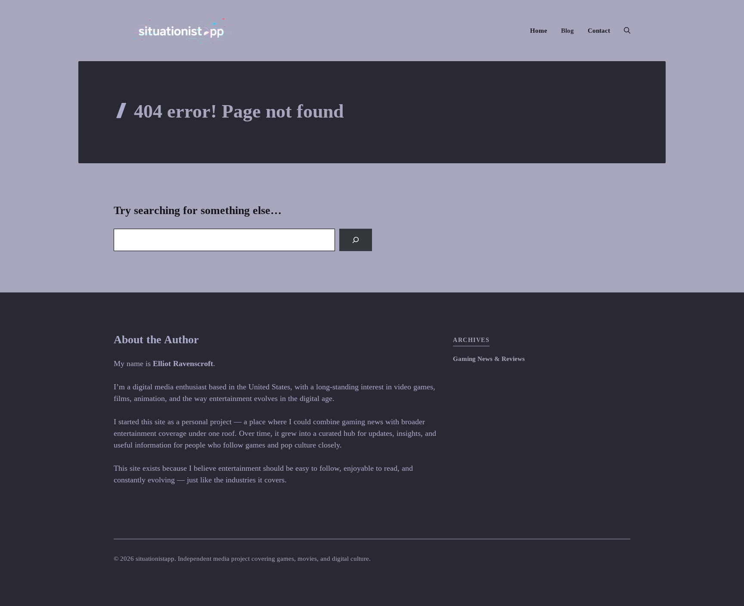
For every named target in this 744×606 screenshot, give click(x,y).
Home (538, 30)
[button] (623, 30)
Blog (567, 30)
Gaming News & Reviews (489, 358)
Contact (599, 30)
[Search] (355, 240)
